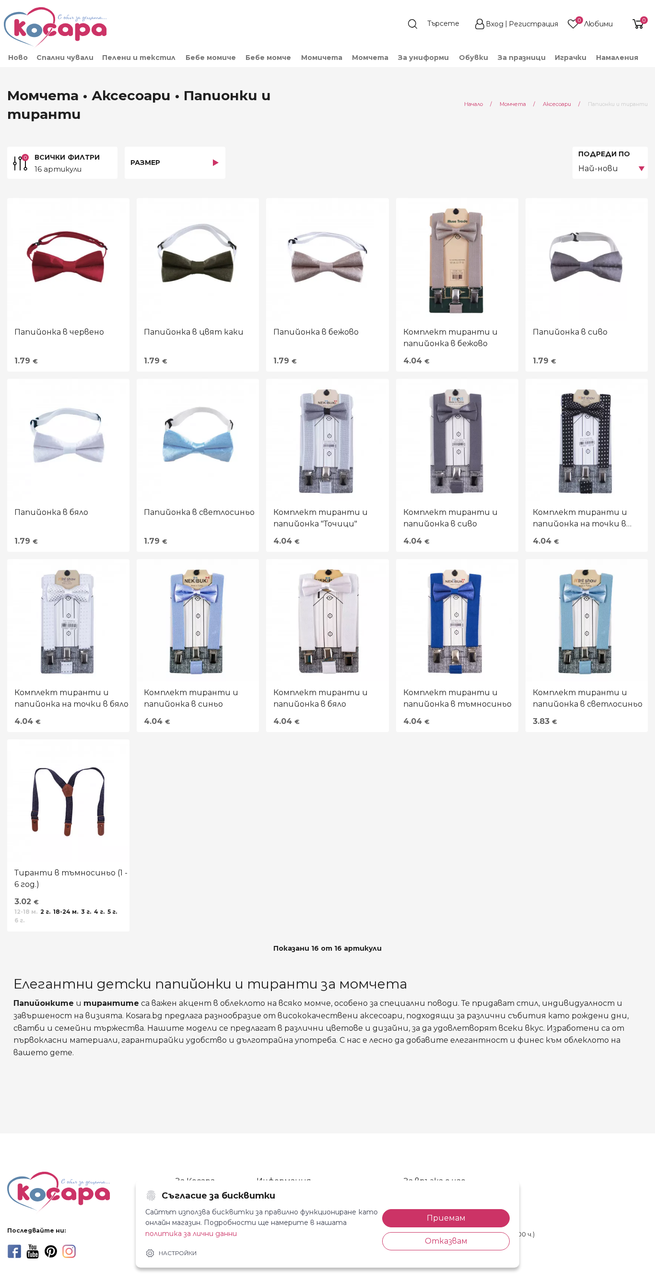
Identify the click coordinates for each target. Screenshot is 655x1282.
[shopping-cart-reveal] (634, 24)
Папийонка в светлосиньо (199, 512)
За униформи (423, 57)
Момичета (321, 57)
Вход (494, 24)
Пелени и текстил (138, 57)
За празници (522, 57)
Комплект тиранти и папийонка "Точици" (320, 518)
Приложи (37, 1265)
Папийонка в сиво (570, 332)
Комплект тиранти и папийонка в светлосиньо (588, 698)
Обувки (473, 57)
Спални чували (65, 57)
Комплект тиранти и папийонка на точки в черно (580, 519)
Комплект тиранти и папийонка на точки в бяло (71, 698)
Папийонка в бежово (316, 332)
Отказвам (446, 1241)
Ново (18, 57)
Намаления (617, 57)
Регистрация (533, 24)
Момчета (370, 57)
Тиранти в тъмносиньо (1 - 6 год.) (71, 878)
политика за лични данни (191, 1233)
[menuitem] (17, 57)
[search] (438, 24)
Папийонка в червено (59, 332)
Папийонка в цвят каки (194, 332)
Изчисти (107, 1265)
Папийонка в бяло (51, 512)
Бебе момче (268, 57)
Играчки (570, 57)
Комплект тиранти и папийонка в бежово (450, 337)
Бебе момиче (211, 57)
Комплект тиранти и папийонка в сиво (450, 518)
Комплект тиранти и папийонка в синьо (191, 698)
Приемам (446, 1218)
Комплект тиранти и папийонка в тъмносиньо (457, 698)
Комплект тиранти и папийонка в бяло (320, 698)
